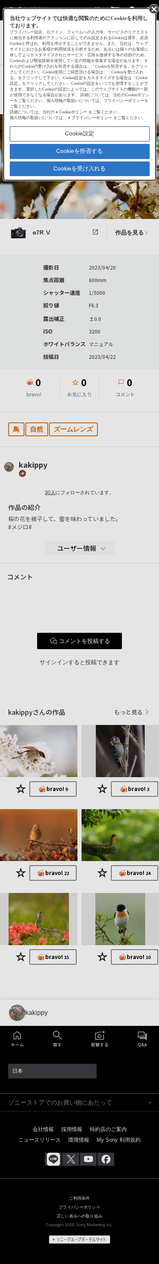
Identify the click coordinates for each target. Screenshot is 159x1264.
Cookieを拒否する (79, 151)
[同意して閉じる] (153, 8)
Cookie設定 (79, 133)
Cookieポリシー (73, 112)
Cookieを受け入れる (79, 168)
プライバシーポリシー (91, 117)
